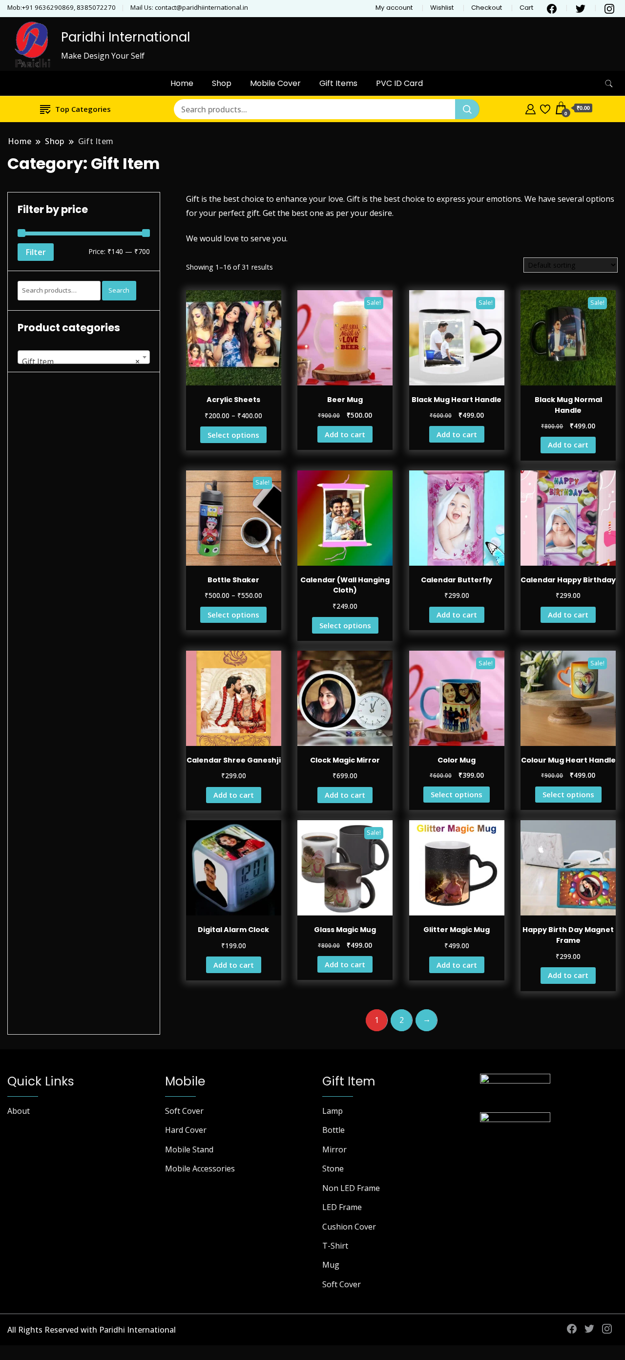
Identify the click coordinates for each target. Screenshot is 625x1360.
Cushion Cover (349, 1226)
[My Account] (530, 108)
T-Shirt (335, 1245)
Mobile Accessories (200, 1168)
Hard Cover (186, 1130)
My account (394, 7)
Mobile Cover (275, 83)
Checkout (486, 7)
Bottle (333, 1130)
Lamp (332, 1110)
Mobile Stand (189, 1149)
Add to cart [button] (345, 434)
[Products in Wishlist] (545, 108)
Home (181, 83)
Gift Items (338, 83)
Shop (221, 83)
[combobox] (84, 357)
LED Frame (342, 1207)
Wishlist (442, 7)
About (18, 1110)
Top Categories (83, 109)
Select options (233, 435)
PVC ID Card (399, 83)
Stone (333, 1168)
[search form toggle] (609, 84)
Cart (526, 7)
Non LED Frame (351, 1188)
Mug (330, 1264)
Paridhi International (125, 37)
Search (118, 290)
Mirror (334, 1149)
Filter (35, 252)
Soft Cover (184, 1110)
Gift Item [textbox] (81, 361)
